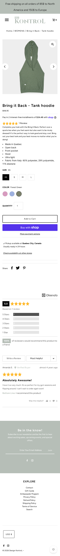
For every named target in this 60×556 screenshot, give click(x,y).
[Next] (53, 66)
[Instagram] (32, 461)
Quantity (7, 206)
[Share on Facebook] (12, 268)
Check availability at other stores (17, 253)
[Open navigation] (8, 20)
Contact (29, 487)
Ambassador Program (29, 494)
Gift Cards (29, 491)
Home (9, 31)
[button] (14, 123)
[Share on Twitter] (18, 268)
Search (29, 509)
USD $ (9, 534)
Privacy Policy (29, 497)
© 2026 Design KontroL (12, 550)
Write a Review (14, 358)
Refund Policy (29, 500)
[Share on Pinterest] (24, 268)
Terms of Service (29, 506)
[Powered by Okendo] (50, 295)
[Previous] (5, 66)
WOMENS (19, 31)
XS (6, 177)
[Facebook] (27, 461)
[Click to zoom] (52, 44)
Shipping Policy (29, 503)
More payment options (30, 234)
